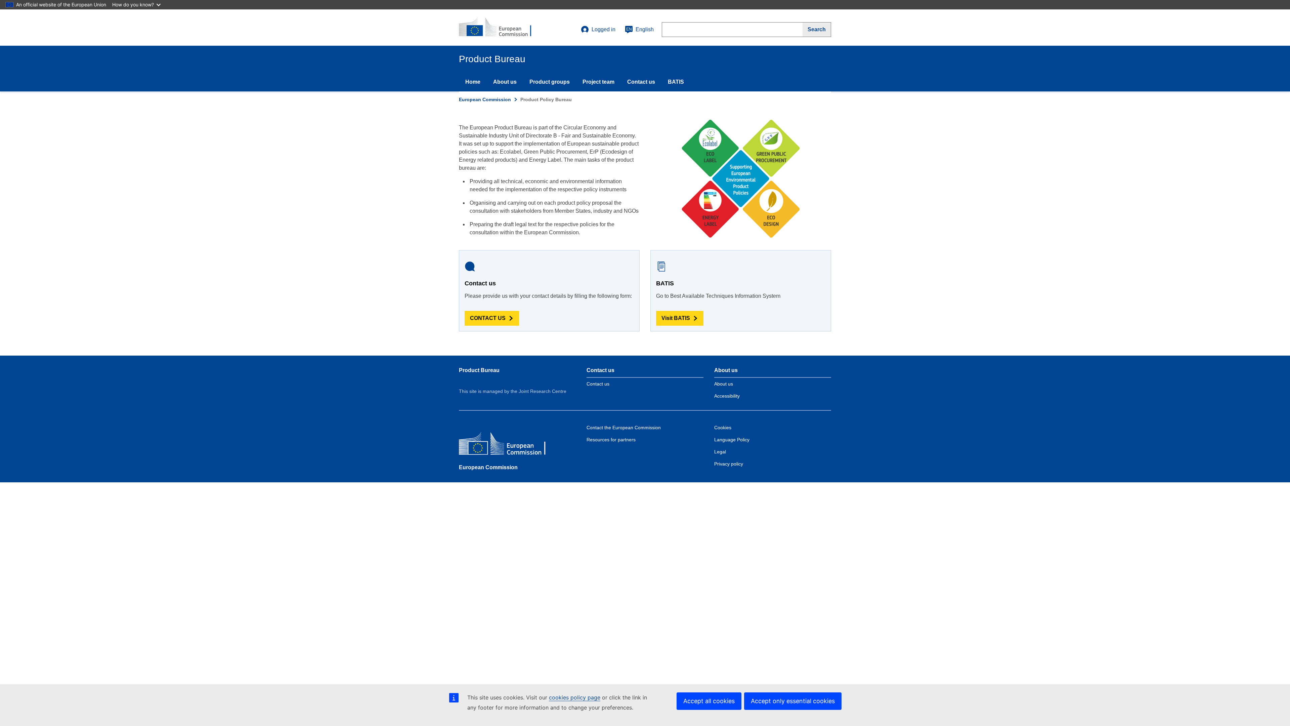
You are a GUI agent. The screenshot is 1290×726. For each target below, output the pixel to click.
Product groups (549, 82)
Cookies (722, 427)
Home (472, 82)
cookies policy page (574, 697)
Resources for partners (611, 439)
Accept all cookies (709, 700)
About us (505, 82)
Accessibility (727, 396)
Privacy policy (728, 464)
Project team (598, 82)
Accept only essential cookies (793, 700)
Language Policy (731, 439)
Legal (720, 451)
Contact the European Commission (624, 427)
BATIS (676, 82)
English (640, 29)
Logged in (603, 29)
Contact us (641, 82)
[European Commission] (507, 445)
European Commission (485, 99)
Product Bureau (479, 370)
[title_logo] (499, 27)
